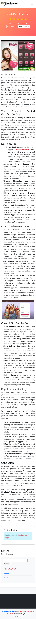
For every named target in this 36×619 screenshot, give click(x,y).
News (6, 578)
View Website (11, 27)
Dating (6, 573)
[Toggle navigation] (32, 4)
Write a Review (24, 27)
